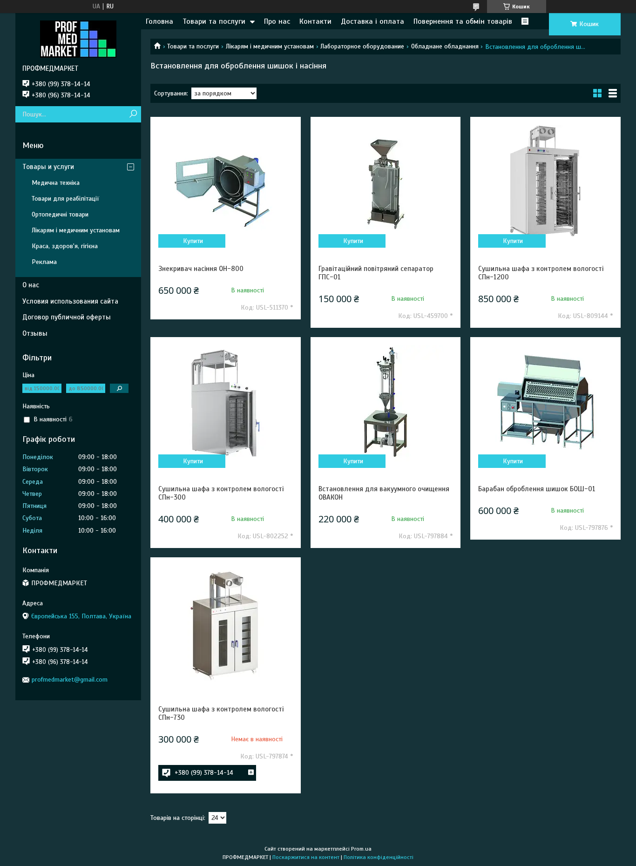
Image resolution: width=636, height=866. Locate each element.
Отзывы (34, 333)
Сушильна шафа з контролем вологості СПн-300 (221, 493)
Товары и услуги (48, 166)
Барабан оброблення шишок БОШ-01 (536, 489)
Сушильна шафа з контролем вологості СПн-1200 (540, 272)
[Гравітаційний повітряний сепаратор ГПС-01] (385, 183)
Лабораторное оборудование (362, 46)
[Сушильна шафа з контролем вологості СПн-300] (225, 403)
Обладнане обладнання (445, 46)
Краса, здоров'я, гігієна (65, 246)
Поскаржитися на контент (305, 857)
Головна (159, 21)
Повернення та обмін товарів (462, 21)
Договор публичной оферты (66, 317)
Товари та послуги (214, 21)
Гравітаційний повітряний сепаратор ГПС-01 (375, 272)
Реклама (44, 262)
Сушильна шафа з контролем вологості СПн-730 (221, 713)
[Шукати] (133, 114)
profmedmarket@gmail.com (70, 679)
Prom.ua (361, 849)
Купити (193, 241)
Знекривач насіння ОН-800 (201, 268)
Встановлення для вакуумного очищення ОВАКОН (383, 493)
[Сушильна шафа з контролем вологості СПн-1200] (545, 183)
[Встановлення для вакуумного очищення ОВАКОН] (385, 403)
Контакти (315, 21)
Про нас (277, 21)
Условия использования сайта (70, 301)
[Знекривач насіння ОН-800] (225, 183)
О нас (30, 285)
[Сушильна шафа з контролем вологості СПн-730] (225, 623)
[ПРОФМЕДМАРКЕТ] (78, 38)
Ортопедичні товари (60, 214)
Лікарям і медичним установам (270, 46)
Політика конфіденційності (378, 857)
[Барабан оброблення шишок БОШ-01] (545, 403)
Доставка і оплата (372, 21)
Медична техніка (56, 183)
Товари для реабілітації (65, 199)
